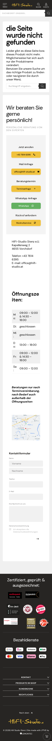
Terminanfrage (24, 188)
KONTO (46, 7)
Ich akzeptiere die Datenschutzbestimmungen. (25, 530)
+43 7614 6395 (24, 154)
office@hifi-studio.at (24, 171)
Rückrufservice (24, 223)
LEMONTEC (27, 733)
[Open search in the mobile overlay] (26, 13)
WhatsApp (24, 206)
